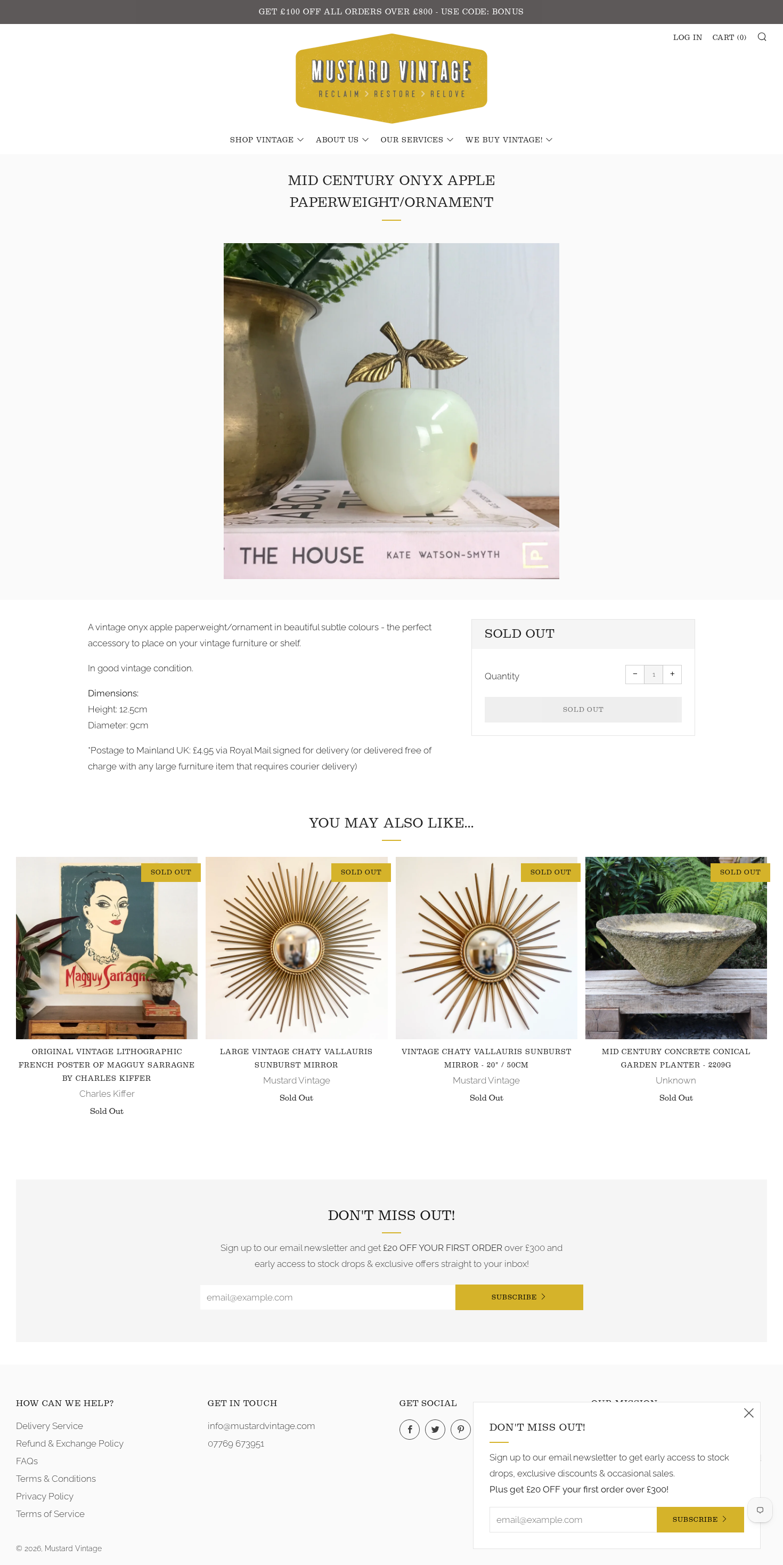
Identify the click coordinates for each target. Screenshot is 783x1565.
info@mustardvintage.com (261, 1425)
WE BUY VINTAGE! (504, 140)
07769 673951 (236, 1443)
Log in (688, 38)
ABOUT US (337, 140)
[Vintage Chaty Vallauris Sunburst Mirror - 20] (486, 948)
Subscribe (514, 1297)
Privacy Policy (45, 1496)
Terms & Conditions (56, 1478)
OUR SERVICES (412, 140)
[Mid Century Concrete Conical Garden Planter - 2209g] (676, 948)
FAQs (27, 1461)
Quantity (502, 676)
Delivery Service (49, 1425)
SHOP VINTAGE (262, 140)
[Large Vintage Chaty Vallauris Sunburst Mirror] (296, 948)
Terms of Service (50, 1513)
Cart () (730, 38)
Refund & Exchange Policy (70, 1443)
